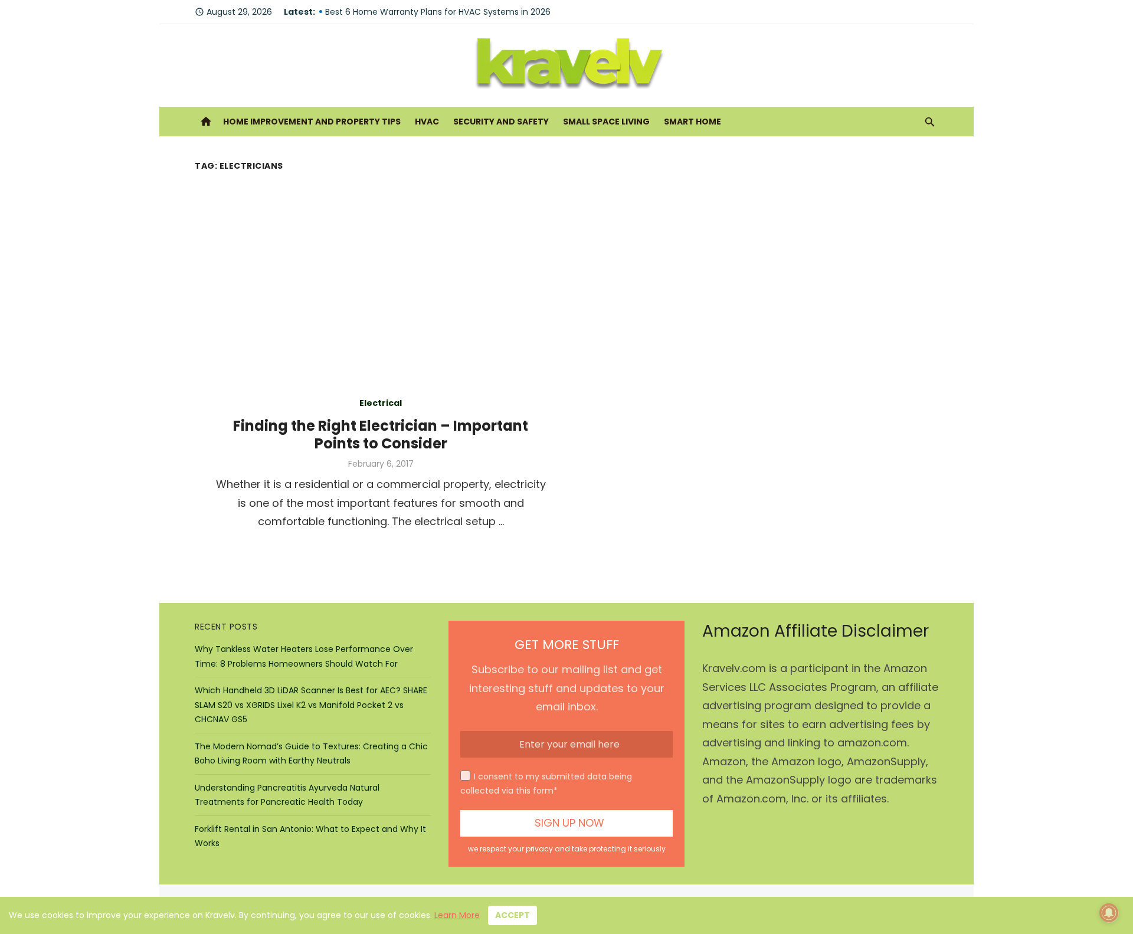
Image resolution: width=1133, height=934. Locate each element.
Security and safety (501, 121)
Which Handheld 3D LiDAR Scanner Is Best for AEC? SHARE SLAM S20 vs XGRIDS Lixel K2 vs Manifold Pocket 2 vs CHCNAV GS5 (311, 704)
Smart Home (692, 121)
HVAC (427, 121)
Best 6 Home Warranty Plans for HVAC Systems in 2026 (438, 12)
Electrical (380, 403)
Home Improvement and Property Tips (312, 121)
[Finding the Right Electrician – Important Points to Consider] (752, 461)
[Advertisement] (566, 263)
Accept (512, 915)
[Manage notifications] (1108, 912)
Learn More (457, 915)
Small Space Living (606, 121)
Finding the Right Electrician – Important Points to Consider (380, 434)
